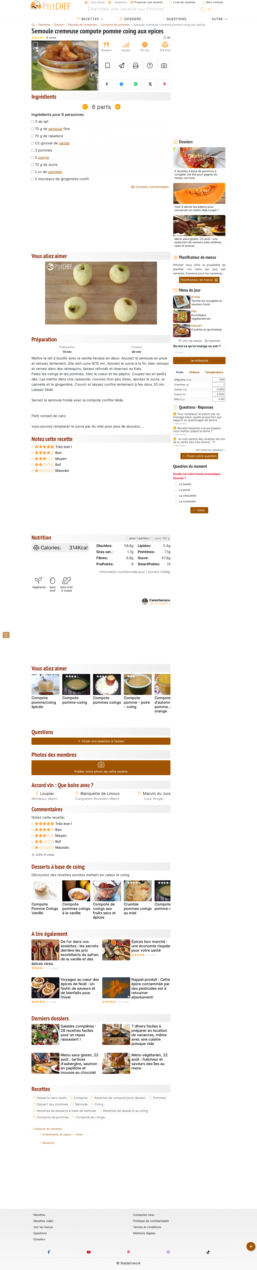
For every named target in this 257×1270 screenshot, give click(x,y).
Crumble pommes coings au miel (138, 908)
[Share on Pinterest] (165, 84)
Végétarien (121, 2)
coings (43, 157)
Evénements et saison (57, 1134)
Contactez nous (143, 1215)
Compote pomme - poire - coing (137, 702)
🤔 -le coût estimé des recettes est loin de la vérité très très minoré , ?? (199, 441)
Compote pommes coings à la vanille (76, 908)
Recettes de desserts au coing (125, 1111)
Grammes (181, 384)
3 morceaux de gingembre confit (62, 179)
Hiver (79, 1134)
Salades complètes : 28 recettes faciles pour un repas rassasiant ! (78, 1033)
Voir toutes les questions (209, 449)
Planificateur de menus (197, 280)
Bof (57, 465)
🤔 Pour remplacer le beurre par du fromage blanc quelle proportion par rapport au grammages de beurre (197, 417)
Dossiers (132, 19)
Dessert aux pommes (52, 1104)
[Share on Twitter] (150, 84)
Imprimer (214, 340)
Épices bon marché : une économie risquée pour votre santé (150, 946)
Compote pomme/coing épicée (43, 702)
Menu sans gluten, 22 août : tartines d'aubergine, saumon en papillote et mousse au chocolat (79, 1064)
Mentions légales (144, 1233)
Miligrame (183, 379)
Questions (175, 19)
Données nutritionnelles (152, 187)
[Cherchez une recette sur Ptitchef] (202, 9)
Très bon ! (63, 447)
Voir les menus (192, 340)
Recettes (89, 19)
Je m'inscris (199, 360)
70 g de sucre (46, 165)
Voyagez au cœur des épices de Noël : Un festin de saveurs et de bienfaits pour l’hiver (80, 988)
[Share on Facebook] (107, 84)
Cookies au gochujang (206, 329)
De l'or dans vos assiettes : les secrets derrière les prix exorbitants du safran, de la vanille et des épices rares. (65, 952)
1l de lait (41, 122)
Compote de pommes (53, 1117)
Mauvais (61, 470)
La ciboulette (187, 495)
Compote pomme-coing (74, 700)
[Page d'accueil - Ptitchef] (33, 24)
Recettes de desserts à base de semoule (66, 1111)
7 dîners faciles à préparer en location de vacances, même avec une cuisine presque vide (149, 1035)
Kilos (179, 399)
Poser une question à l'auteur (103, 741)
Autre (217, 19)
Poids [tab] (180, 372)
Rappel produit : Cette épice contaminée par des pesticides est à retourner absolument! (150, 988)
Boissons (48, 1143)
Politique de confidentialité (151, 1221)
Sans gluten (98, 2)
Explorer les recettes (48, 1129)
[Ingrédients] (6, 635)
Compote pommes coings (107, 700)
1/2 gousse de (52, 143)
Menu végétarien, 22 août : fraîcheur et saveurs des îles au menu (149, 1061)
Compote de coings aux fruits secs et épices (104, 911)
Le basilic (185, 484)
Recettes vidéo (43, 1221)
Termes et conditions (147, 1227)
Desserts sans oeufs (52, 1098)
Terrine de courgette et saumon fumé (206, 302)
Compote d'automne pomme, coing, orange (168, 704)
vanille (64, 143)
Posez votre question (201, 456)
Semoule (81, 1104)
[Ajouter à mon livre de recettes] (107, 65)
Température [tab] (214, 372)
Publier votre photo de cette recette (101, 771)
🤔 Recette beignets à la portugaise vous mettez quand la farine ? (197, 430)
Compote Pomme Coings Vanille (44, 908)
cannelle (55, 172)
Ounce (180, 389)
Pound (180, 394)
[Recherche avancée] (209, 10)
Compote (80, 1098)
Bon (58, 453)
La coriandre (187, 501)
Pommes (159, 1098)
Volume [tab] (194, 372)
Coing (99, 1104)
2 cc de (48, 172)
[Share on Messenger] (121, 84)
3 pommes (43, 150)
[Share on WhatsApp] (136, 84)
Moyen (60, 459)
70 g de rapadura (49, 136)
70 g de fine (52, 129)
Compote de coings (90, 1117)
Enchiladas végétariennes (200, 316)
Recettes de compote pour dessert (120, 1098)
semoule (55, 129)
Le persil (184, 490)
